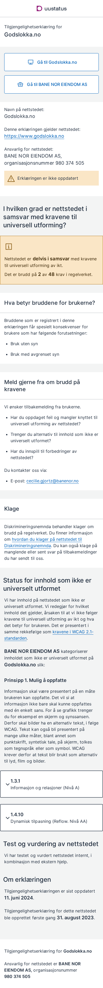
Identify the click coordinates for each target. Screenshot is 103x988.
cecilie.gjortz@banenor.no (52, 480)
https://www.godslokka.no (34, 136)
